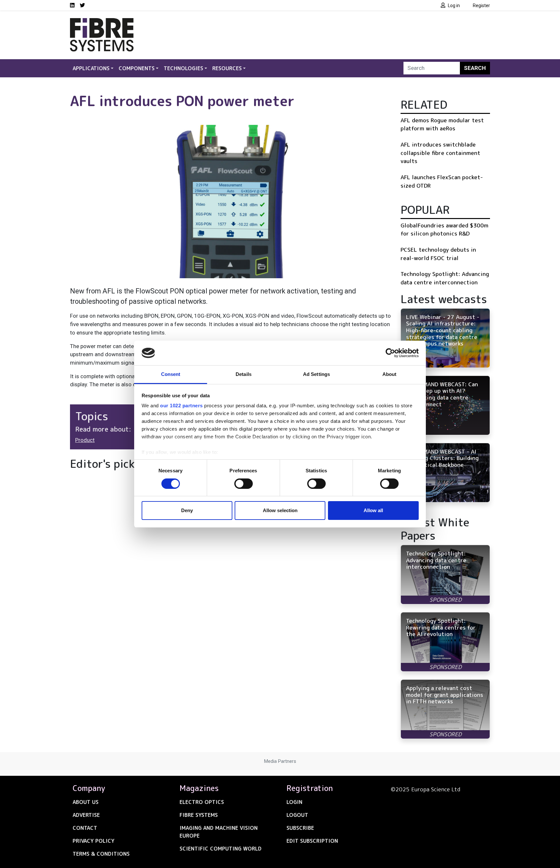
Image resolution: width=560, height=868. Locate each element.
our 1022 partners (181, 405)
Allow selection (280, 510)
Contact (85, 827)
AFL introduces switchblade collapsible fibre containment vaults (440, 153)
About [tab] (389, 374)
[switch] (243, 483)
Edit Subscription (312, 840)
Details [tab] (243, 374)
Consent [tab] (171, 374)
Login (294, 802)
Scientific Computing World (221, 848)
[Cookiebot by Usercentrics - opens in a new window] (390, 353)
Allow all (373, 510)
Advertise (86, 815)
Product (85, 440)
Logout (297, 815)
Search (475, 68)
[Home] (102, 22)
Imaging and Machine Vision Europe (219, 831)
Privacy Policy (93, 840)
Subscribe (300, 827)
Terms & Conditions (101, 853)
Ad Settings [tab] (316, 374)
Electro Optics (202, 802)
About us (86, 802)
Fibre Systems (199, 815)
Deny (187, 510)
